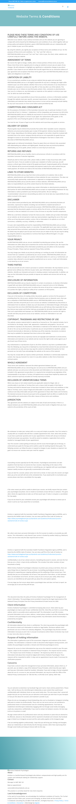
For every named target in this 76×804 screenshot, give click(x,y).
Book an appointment (14, 785)
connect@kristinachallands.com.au (18, 788)
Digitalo (37, 803)
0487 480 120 (15, 1)
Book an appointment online (28, 1)
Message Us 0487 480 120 (16, 782)
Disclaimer (20, 803)
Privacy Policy (59, 801)
